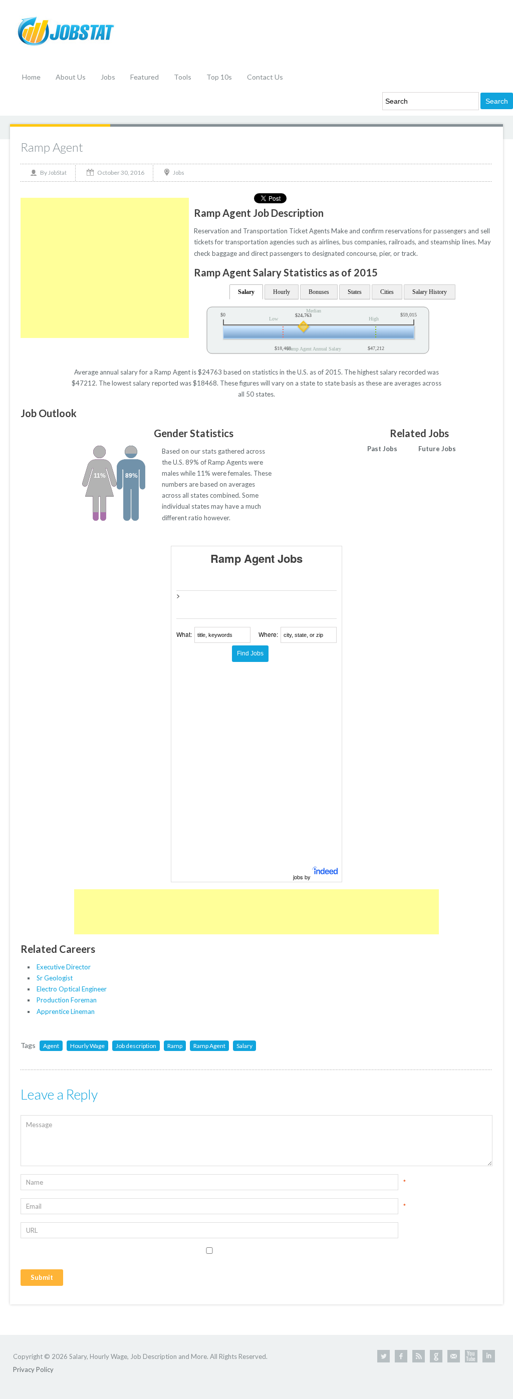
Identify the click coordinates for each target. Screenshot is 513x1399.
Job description (136, 1046)
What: (184, 634)
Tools (182, 77)
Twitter (383, 1356)
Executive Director (64, 967)
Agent (51, 1046)
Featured (144, 77)
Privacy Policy (33, 1369)
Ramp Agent (52, 147)
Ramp (174, 1046)
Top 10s (219, 77)
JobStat (57, 172)
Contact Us (265, 77)
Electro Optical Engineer (72, 989)
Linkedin (488, 1356)
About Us (71, 77)
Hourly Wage (87, 1046)
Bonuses (319, 291)
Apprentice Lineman (66, 1011)
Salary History (429, 291)
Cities (387, 291)
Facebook (401, 1356)
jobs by (302, 877)
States (355, 291)
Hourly (281, 291)
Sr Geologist (55, 978)
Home (31, 77)
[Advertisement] (105, 268)
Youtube (471, 1356)
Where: (268, 634)
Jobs (108, 77)
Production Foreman (67, 1000)
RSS (418, 1356)
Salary (246, 291)
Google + (436, 1356)
